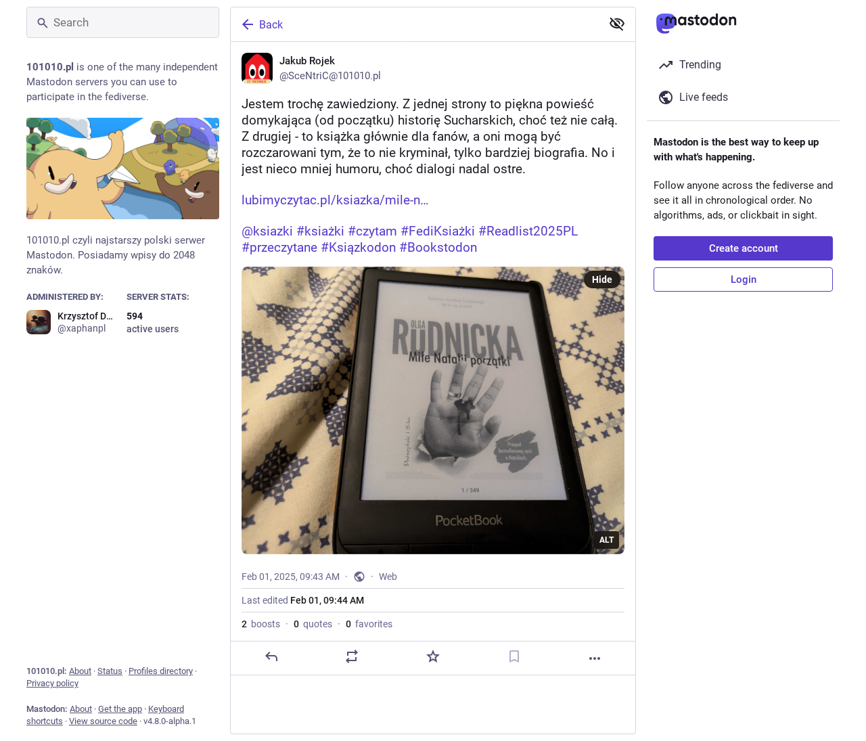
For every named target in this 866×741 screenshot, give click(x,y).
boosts (261, 624)
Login (743, 279)
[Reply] (271, 656)
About (80, 671)
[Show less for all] (617, 23)
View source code (103, 721)
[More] (595, 658)
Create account (743, 248)
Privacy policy (52, 683)
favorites (369, 624)
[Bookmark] (514, 656)
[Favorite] (433, 656)
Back (271, 24)
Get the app (120, 709)
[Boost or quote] (352, 656)
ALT (606, 540)
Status (109, 671)
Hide (602, 279)
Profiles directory (161, 671)
